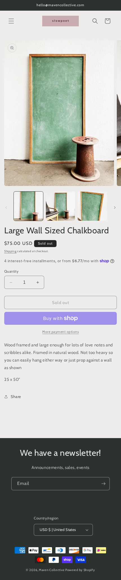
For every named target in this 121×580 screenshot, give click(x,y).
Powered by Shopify (80, 570)
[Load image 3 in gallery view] (92, 206)
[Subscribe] (103, 483)
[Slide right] (115, 207)
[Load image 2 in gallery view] (60, 206)
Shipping (10, 251)
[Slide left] (6, 207)
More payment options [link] (60, 332)
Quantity (11, 271)
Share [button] (16, 396)
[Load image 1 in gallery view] (28, 206)
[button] (11, 21)
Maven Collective (51, 570)
